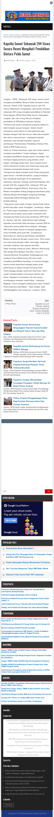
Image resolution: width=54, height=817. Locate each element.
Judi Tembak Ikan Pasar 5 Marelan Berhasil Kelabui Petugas (25, 604)
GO (48, 491)
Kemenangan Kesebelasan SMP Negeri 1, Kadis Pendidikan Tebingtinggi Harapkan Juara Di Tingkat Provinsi (24, 632)
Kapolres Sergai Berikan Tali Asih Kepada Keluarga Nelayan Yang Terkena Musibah (29, 364)
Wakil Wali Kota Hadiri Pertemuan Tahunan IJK (24, 794)
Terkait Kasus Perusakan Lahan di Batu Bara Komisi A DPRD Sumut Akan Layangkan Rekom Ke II (25, 671)
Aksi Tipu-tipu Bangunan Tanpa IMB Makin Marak (27, 568)
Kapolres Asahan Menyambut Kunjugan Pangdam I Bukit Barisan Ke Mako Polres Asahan (31, 383)
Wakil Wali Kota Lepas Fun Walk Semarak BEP (24, 777)
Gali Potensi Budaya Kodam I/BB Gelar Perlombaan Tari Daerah (26, 694)
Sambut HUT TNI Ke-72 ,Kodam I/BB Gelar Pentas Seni (22, 698)
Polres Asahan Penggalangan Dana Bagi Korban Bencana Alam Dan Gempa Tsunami (30, 401)
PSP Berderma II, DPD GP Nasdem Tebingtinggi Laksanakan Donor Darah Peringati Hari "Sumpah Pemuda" (28, 732)
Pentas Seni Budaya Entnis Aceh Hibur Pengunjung (21, 701)
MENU (7, 26)
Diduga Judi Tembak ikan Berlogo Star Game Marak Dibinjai (24, 607)
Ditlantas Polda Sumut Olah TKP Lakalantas (25, 575)
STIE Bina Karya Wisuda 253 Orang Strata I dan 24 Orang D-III (25, 624)
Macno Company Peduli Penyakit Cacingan (18, 628)
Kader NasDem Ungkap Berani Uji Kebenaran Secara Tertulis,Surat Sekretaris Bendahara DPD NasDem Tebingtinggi (28, 723)
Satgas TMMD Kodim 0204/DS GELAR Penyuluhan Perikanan (25, 661)
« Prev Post (10, 304)
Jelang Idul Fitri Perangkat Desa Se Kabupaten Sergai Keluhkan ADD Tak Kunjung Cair (29, 555)
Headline (8, 805)
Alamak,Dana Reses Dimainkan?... (20, 548)
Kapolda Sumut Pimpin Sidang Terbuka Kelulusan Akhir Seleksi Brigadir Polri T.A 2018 (39, 308)
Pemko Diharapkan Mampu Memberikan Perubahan (28, 562)
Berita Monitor (27, 814)
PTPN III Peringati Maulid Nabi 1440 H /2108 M (19, 595)
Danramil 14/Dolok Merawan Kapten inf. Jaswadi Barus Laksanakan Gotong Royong (23, 590)
